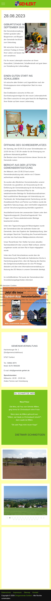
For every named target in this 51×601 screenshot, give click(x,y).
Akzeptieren (9, 311)
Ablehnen (26, 311)
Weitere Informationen (20, 315)
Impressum (34, 315)
